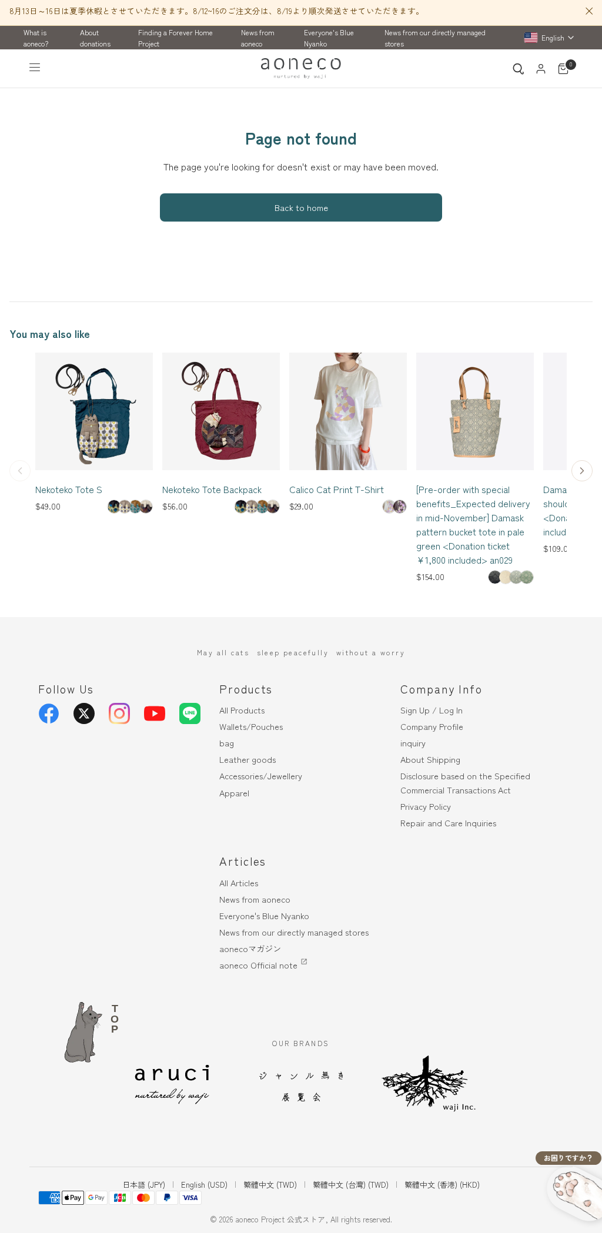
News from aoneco (258, 37)
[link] (114, 507)
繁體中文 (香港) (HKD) (442, 1184)
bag (226, 742)
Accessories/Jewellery (260, 775)
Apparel (234, 792)
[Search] (518, 68)
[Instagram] (119, 713)
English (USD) (204, 1184)
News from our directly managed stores (435, 37)
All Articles (238, 882)
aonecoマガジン (250, 948)
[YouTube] (154, 713)
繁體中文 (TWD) (270, 1184)
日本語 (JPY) (143, 1184)
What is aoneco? (36, 37)
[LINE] (189, 713)
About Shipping (430, 759)
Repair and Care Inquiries (448, 822)
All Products (242, 709)
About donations (95, 37)
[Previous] (20, 470)
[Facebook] (48, 713)
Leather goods (247, 759)
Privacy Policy (425, 806)
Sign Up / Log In (431, 709)
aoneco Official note (258, 965)
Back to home (301, 207)
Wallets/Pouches (251, 726)
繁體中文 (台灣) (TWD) (351, 1184)
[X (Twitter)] (84, 713)
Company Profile (431, 726)
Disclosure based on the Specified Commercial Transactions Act (465, 782)
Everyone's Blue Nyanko (329, 37)
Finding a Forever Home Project (175, 37)
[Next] (582, 470)
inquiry (413, 742)
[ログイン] (540, 68)
